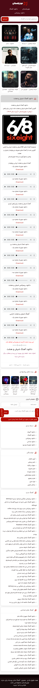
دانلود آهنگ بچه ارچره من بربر (26, 576)
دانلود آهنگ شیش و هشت (23, 98)
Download (19, 170)
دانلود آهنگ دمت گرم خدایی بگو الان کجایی (21, 662)
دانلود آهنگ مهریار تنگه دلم (26, 616)
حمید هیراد (31, 469)
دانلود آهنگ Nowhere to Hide (25, 525)
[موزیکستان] (19, 3)
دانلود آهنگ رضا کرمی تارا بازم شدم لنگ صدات (20, 639)
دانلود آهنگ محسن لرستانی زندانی (24, 636)
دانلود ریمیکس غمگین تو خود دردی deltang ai (20, 499)
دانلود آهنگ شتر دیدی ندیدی (26, 632)
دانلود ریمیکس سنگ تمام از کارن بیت (23, 512)
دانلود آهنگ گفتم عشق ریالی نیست (24, 589)
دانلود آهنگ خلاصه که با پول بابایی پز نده (22, 602)
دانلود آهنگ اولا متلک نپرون (26, 599)
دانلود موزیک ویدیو (29, 445)
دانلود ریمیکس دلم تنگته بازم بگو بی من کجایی (20, 541)
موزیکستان (26, 9)
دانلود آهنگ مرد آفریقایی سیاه (25, 554)
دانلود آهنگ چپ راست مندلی (26, 573)
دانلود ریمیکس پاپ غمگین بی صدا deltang (21, 586)
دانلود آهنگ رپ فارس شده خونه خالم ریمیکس (20, 521)
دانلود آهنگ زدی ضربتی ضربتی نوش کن (22, 515)
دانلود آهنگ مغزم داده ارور (26, 583)
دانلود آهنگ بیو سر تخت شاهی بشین (23, 658)
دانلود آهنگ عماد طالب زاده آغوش (24, 665)
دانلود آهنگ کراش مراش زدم (26, 538)
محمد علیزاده (31, 472)
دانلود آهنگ (13, 9)
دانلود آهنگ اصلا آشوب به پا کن (25, 642)
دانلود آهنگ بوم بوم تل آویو (26, 629)
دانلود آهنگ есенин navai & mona (24, 645)
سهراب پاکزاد (31, 465)
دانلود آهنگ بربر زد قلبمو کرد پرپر (25, 580)
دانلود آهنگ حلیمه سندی (27, 547)
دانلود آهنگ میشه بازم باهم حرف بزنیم (23, 652)
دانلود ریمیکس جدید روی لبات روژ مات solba (21, 508)
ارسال (5, 412)
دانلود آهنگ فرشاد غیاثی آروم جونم (24, 626)
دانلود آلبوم (31, 432)
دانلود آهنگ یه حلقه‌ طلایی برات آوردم (23, 570)
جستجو (5, 19)
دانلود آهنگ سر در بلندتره (27, 563)
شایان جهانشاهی (30, 475)
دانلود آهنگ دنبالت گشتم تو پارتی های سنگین (20, 550)
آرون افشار (32, 459)
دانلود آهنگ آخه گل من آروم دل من (24, 528)
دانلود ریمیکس (19, 13)
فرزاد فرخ (32, 482)
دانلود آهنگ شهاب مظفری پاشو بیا (24, 649)
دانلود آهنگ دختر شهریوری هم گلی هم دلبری (20, 557)
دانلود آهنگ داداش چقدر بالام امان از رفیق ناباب (20, 544)
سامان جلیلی (31, 485)
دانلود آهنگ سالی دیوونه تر (26, 655)
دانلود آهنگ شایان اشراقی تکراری (24, 668)
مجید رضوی (31, 478)
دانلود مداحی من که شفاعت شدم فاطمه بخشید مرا (19, 567)
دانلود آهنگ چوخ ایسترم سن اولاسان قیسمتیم (20, 560)
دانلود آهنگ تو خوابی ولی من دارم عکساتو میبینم (19, 518)
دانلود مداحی (31, 442)
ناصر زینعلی (31, 462)
